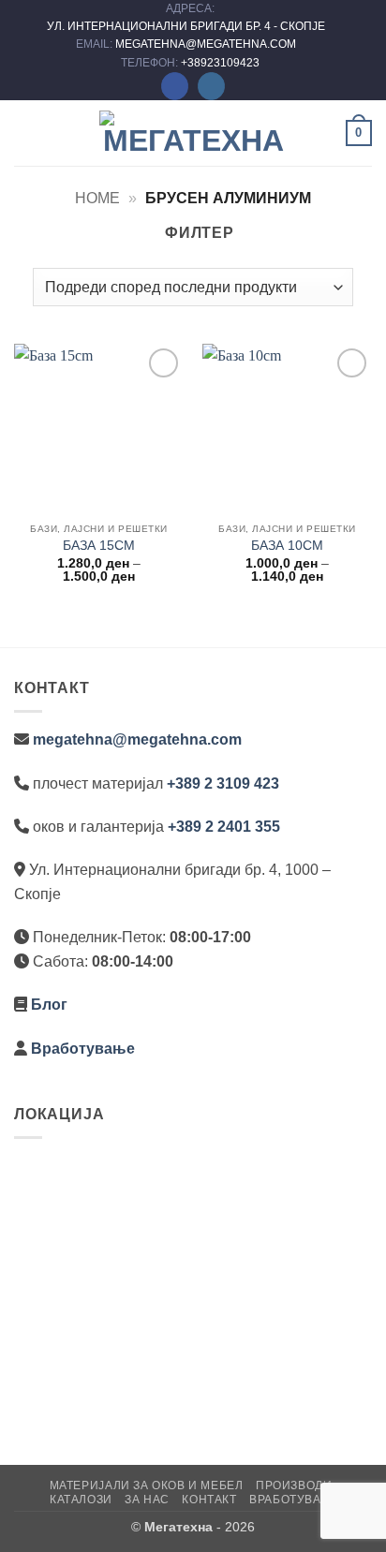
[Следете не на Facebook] (174, 86)
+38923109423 (220, 62)
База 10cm (287, 546)
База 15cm (99, 546)
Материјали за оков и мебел (147, 1485)
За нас (147, 1499)
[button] (25, 132)
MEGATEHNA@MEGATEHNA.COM (207, 44)
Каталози (81, 1499)
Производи (294, 1485)
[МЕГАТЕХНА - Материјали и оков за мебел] (193, 133)
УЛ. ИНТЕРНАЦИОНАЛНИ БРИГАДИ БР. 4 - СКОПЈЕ (187, 26)
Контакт (209, 1499)
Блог (49, 1004)
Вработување (83, 1049)
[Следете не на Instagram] (211, 86)
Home (97, 198)
